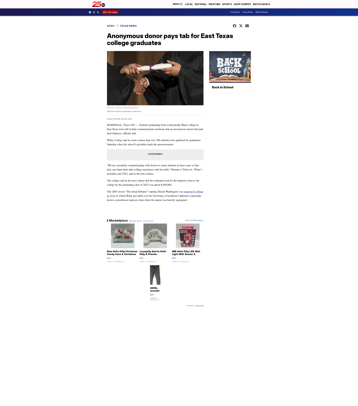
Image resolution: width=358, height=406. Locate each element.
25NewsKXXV (90, 12)
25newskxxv (94, 12)
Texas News (248, 12)
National (201, 4)
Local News (235, 12)
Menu (176, 4)
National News (261, 12)
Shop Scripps (242, 4)
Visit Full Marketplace (194, 220)
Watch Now (260, 4)
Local (189, 4)
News (111, 25)
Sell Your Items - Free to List (141, 221)
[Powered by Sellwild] (199, 306)
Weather (214, 4)
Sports (227, 4)
